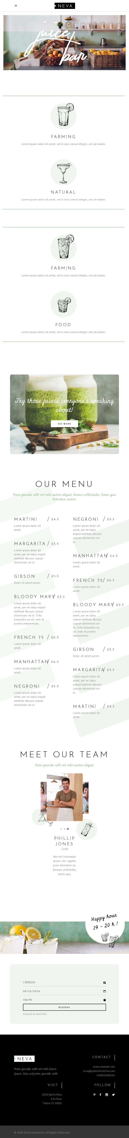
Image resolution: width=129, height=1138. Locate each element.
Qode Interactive (34, 1132)
